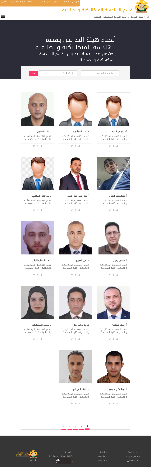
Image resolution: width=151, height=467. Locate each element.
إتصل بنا (68, 452)
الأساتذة (101, 456)
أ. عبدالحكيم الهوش (117, 195)
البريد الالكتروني (43, 1)
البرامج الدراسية (131, 456)
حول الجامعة (133, 452)
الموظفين (56, 1)
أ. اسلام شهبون (119, 324)
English (30, 1)
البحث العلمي (132, 461)
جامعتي (4, 1)
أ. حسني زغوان (120, 260)
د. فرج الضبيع (82, 260)
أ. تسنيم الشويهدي (41, 324)
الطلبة (66, 1)
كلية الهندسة (137, 16)
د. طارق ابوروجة (81, 324)
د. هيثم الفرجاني (81, 389)
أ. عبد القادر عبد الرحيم (78, 195)
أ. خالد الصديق (44, 131)
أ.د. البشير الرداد (119, 131)
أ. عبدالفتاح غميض (118, 389)
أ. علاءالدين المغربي (41, 195)
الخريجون (75, 1)
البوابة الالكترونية (18, 1)
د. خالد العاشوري (81, 131)
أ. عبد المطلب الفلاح (41, 260)
